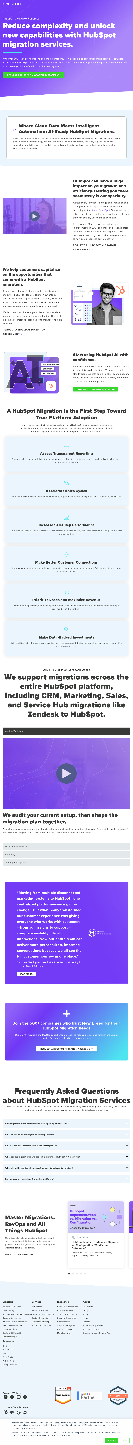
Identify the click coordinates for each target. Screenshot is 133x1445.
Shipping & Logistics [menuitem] (66, 1318)
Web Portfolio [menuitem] (9, 1360)
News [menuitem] (85, 1318)
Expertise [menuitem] (8, 1302)
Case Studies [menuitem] (8, 1357)
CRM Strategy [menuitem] (9, 1310)
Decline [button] (124, 1440)
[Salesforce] (12, 1412)
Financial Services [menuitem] (65, 1310)
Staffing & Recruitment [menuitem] (67, 1314)
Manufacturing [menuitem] (63, 1333)
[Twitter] (6, 1397)
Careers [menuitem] (86, 1321)
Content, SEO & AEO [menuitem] (12, 1333)
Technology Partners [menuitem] (92, 1329)
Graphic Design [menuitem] (10, 1336)
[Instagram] (25, 1397)
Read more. (26, 974)
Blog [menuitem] (5, 1345)
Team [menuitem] (85, 1314)
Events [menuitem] (6, 1353)
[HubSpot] (6, 1412)
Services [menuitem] (36, 1302)
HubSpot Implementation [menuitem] (43, 1314)
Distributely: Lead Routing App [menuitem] (97, 1333)
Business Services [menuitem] (65, 1329)
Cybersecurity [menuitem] (63, 1321)
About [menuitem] (86, 1302)
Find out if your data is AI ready (95, 389)
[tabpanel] (95, 1235)
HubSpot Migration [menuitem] (40, 1310)
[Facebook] (12, 1397)
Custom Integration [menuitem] (40, 1318)
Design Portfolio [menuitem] (10, 1364)
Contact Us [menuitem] (88, 1306)
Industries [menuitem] (63, 1302)
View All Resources (19, 1254)
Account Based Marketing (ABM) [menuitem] (17, 1314)
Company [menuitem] (87, 1310)
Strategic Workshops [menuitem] (41, 1321)
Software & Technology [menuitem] (67, 1306)
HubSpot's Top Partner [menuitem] (93, 1325)
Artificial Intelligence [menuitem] (66, 1325)
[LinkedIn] (19, 1397)
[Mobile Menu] (128, 3)
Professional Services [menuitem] (41, 1325)
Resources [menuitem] (8, 1341)
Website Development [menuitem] (12, 1325)
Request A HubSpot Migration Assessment (33, 75)
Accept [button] (111, 1440)
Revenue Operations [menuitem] (12, 1306)
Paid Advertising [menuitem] (10, 1329)
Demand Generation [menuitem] (12, 1318)
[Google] (19, 1412)
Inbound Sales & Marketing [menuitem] (15, 1321)
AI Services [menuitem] (37, 1306)
